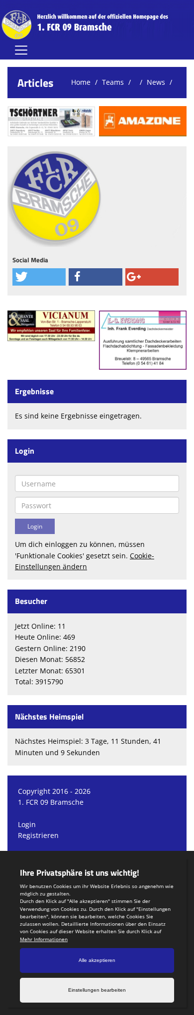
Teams (113, 82)
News (156, 82)
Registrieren (38, 835)
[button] (39, 277)
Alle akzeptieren (97, 960)
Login (27, 824)
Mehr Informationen (44, 939)
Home (81, 82)
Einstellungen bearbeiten (97, 990)
